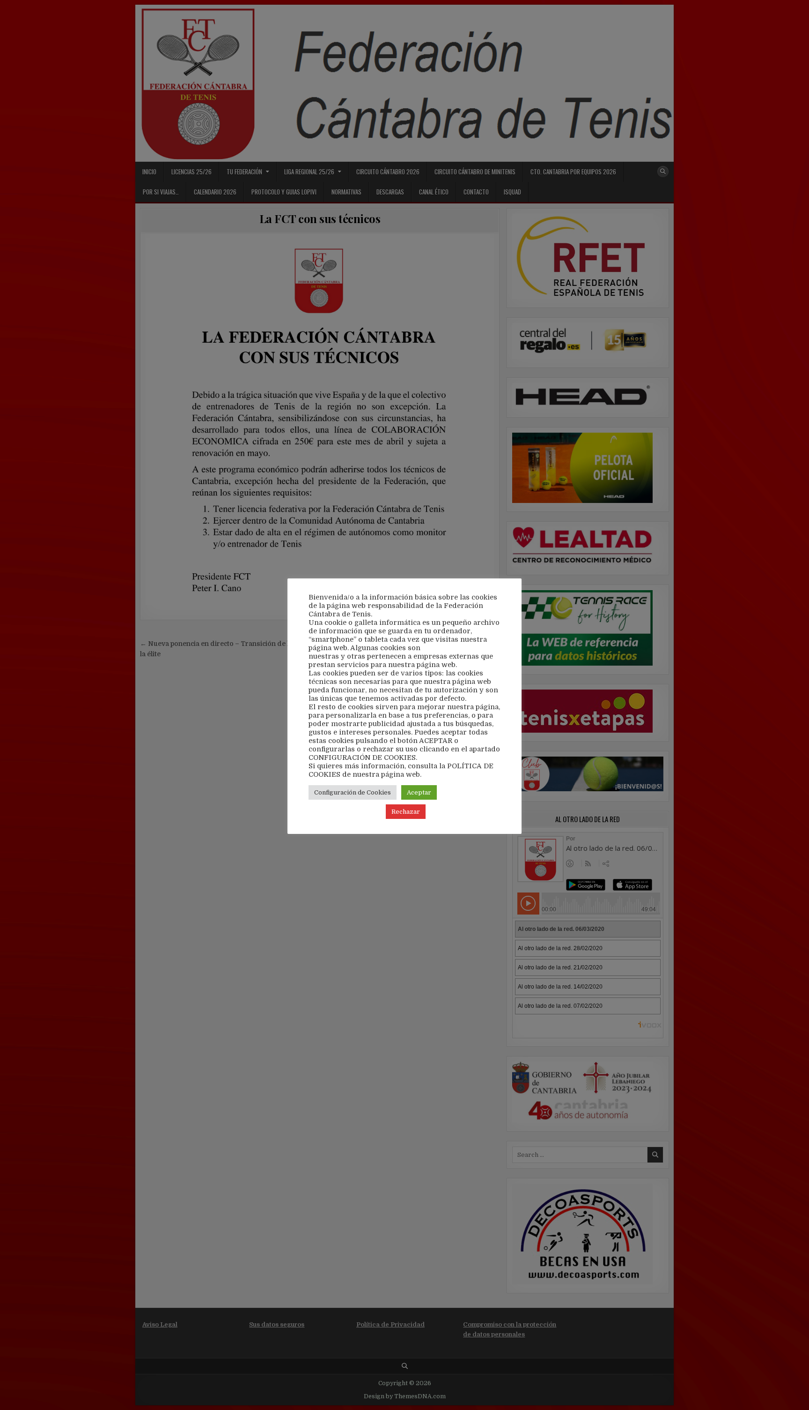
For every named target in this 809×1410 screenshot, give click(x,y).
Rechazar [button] (405, 811)
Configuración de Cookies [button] (352, 792)
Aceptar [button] (419, 792)
